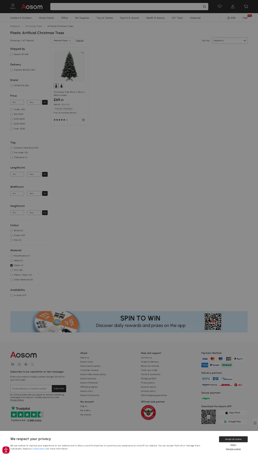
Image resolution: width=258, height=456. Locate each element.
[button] (5, 450)
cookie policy (39, 448)
